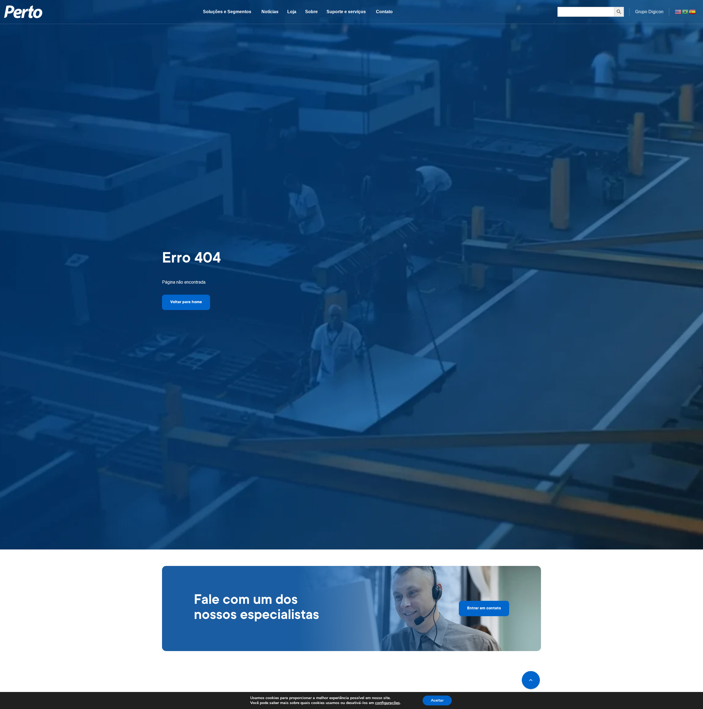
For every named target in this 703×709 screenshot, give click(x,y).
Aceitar (437, 700)
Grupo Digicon (649, 11)
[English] (678, 11)
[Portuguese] (685, 11)
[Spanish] (692, 11)
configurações (387, 702)
